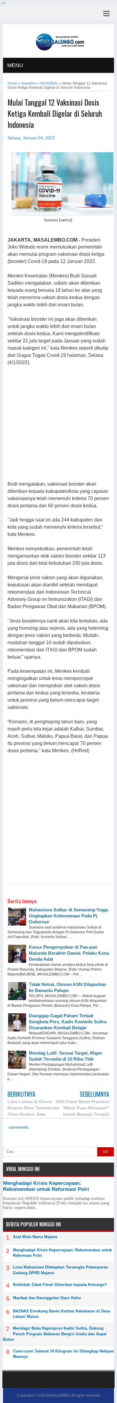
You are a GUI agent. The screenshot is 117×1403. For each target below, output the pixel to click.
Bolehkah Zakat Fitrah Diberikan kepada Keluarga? (60, 1284)
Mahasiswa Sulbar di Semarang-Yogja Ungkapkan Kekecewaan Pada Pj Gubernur (68, 915)
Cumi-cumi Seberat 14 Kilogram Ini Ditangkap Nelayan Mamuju (63, 1354)
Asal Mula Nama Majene (35, 1237)
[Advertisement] (58, 424)
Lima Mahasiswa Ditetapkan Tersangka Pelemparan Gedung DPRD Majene (60, 1270)
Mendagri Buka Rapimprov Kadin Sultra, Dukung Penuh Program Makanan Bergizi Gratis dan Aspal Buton (54, 1333)
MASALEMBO (57, 1395)
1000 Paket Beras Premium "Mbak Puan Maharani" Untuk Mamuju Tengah (82, 1108)
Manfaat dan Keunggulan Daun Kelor (47, 1298)
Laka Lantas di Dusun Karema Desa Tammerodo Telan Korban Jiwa (33, 1108)
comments (18, 1127)
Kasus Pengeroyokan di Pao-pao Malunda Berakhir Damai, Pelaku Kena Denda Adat (69, 953)
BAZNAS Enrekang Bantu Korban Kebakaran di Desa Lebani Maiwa (61, 1314)
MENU (15, 65)
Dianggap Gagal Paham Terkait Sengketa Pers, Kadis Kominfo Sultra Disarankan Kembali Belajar (67, 1021)
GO (105, 1152)
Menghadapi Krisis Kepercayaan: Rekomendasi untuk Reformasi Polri (46, 1186)
